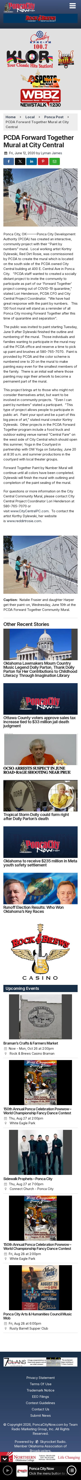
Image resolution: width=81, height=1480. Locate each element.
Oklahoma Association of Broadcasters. (47, 1448)
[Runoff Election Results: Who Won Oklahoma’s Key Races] (40, 888)
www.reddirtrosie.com (24, 521)
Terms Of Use (41, 1384)
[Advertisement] (40, 18)
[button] (73, 5)
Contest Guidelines (40, 1403)
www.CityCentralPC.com (29, 511)
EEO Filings (40, 1396)
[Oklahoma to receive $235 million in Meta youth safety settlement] (40, 842)
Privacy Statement (40, 1378)
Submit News (40, 1415)
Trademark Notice (40, 1390)
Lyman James (51, 153)
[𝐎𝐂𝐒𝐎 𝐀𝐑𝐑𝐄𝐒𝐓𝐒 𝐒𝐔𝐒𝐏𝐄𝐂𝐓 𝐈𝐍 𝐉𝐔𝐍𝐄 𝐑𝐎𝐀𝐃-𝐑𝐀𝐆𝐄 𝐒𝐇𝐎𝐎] (40, 749)
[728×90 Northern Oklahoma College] (40, 1457)
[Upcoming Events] (40, 1016)
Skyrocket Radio (52, 1441)
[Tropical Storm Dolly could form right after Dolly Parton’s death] (40, 795)
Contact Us (40, 1409)
